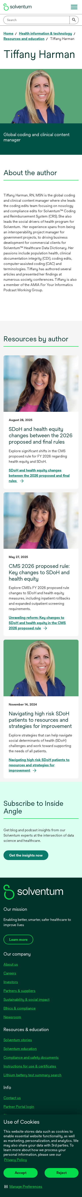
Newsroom (12, 1017)
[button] (23, 1186)
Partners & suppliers (19, 991)
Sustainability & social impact (26, 999)
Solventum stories (17, 1040)
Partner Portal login (18, 1107)
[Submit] (74, 20)
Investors (10, 982)
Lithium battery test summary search (32, 1075)
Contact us (12, 1098)
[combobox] (41, 20)
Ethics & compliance (19, 1008)
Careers (9, 973)
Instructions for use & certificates (29, 1066)
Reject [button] (61, 1173)
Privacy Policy (15, 1160)
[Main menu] (74, 7)
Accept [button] (20, 1173)
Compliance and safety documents (31, 1057)
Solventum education (20, 1049)
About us (10, 964)
